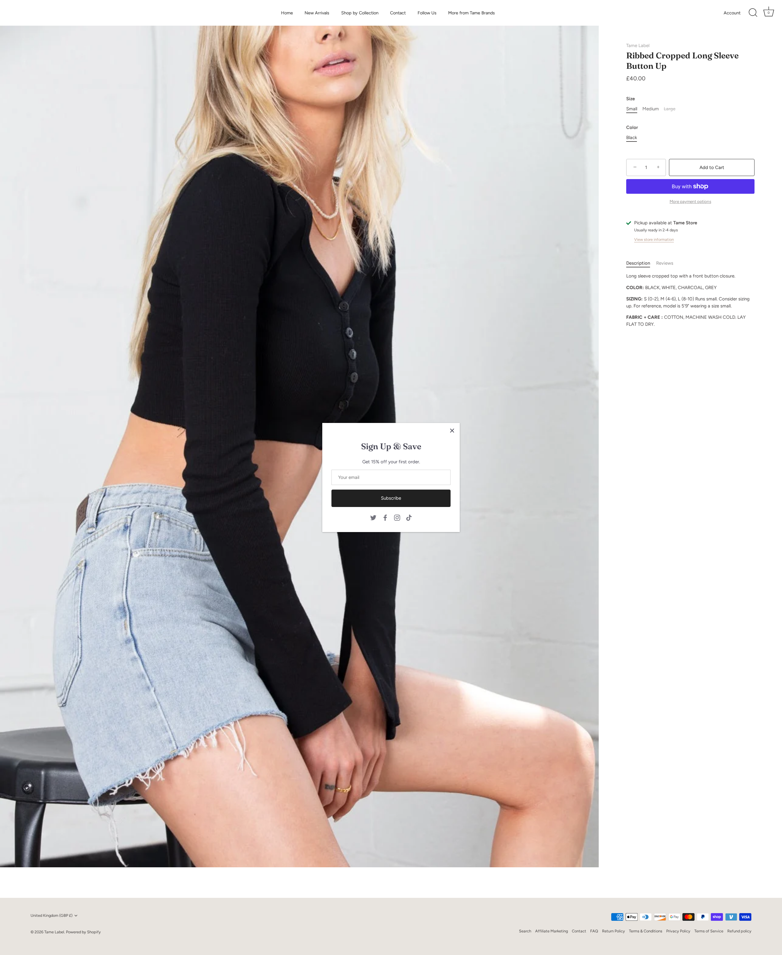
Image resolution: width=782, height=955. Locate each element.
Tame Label (637, 45)
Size (630, 98)
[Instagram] (397, 517)
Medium (650, 109)
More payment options (690, 201)
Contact (398, 13)
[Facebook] (385, 517)
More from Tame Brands (471, 13)
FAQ (594, 931)
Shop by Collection (359, 13)
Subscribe (391, 498)
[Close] (452, 430)
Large (669, 109)
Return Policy (613, 931)
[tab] (641, 263)
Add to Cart (712, 167)
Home (287, 13)
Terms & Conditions (645, 931)
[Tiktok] (409, 517)
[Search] (753, 13)
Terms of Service (708, 931)
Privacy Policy (678, 931)
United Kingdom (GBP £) (51, 915)
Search (525, 931)
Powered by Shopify (83, 932)
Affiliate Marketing (551, 931)
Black (631, 137)
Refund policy (739, 931)
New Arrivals (317, 13)
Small (631, 109)
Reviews (664, 263)
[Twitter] (373, 517)
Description (638, 263)
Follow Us (427, 13)
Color (632, 127)
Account (732, 13)
